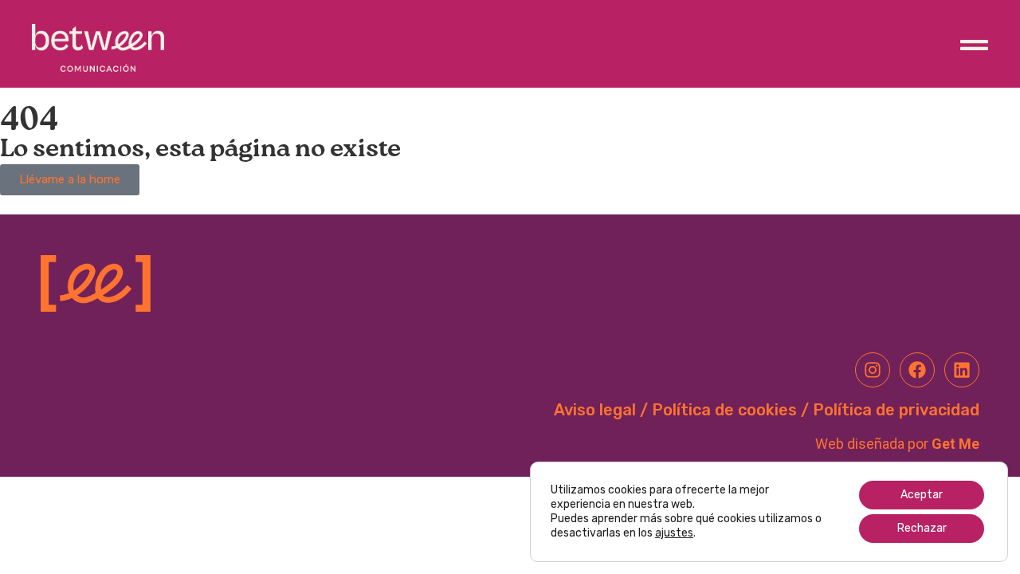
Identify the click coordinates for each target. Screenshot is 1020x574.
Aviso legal (595, 409)
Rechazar (922, 528)
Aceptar (921, 494)
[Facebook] (917, 369)
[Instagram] (872, 369)
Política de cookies (724, 409)
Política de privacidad (896, 409)
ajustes (674, 533)
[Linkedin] (961, 369)
